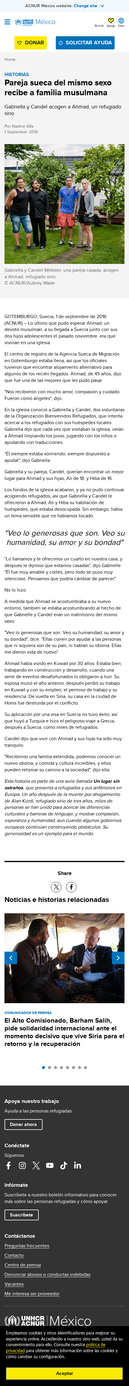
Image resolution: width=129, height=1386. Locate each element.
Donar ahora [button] (23, 1124)
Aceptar (64, 1373)
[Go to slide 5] (69, 1069)
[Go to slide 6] (75, 1069)
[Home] (35, 22)
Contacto (14, 1255)
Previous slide (10, 958)
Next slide (118, 958)
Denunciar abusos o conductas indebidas (47, 1274)
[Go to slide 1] (45, 1069)
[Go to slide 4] (63, 1069)
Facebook (8, 1165)
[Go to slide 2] (51, 1069)
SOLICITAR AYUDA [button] (89, 42)
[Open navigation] (7, 22)
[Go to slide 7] (81, 1069)
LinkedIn (77, 1165)
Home (10, 59)
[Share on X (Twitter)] (56, 887)
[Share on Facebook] (71, 887)
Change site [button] (85, 6)
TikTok (64, 1165)
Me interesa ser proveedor (31, 1293)
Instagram (22, 1165)
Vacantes (14, 1284)
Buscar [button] (99, 25)
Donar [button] (111, 26)
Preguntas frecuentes (26, 1246)
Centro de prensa (22, 1265)
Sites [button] (121, 25)
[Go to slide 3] (57, 1069)
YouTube (50, 1165)
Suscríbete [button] (21, 1214)
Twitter (36, 1165)
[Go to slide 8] (87, 1069)
